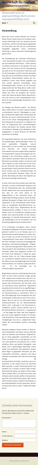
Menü (4, 23)
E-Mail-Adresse (7, 436)
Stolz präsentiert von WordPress (19, 461)
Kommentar (7, 418)
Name (4, 432)
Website (5, 440)
